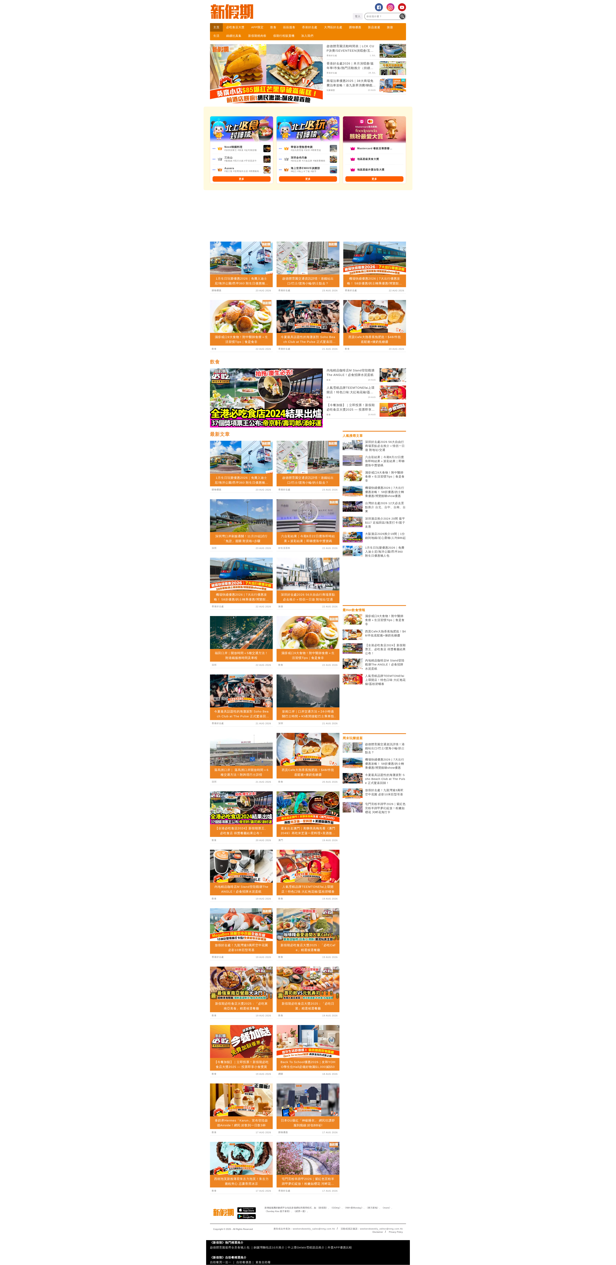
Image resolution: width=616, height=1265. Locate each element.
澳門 (280, 840)
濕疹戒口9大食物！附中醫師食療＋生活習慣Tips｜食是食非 (385, 476)
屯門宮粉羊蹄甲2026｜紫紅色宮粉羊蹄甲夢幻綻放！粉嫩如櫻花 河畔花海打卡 (385, 808)
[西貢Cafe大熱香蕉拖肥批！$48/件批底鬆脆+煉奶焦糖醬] (353, 635)
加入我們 (307, 35)
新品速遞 (374, 27)
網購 (280, 1074)
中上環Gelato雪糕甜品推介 (306, 1247)
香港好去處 (309, 27)
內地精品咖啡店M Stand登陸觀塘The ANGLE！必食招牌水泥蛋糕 (384, 664)
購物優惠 (355, 27)
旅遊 (390, 27)
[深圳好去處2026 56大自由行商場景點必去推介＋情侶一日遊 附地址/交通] (353, 445)
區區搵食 (289, 27)
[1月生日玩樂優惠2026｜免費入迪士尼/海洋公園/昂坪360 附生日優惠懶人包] (353, 551)
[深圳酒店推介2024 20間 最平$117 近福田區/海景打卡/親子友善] (353, 522)
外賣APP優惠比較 (340, 1247)
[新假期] (259, 12)
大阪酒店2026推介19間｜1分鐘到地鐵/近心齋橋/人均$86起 (385, 535)
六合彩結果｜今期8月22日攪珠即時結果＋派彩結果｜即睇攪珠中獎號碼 (385, 461)
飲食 (273, 27)
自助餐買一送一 (220, 1262)
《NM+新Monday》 (354, 1207)
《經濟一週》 (300, 1211)
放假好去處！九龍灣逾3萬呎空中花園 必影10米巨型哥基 (384, 792)
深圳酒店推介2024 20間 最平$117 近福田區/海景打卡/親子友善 (385, 522)
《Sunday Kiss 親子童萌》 (278, 1211)
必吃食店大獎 (235, 27)
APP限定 (257, 27)
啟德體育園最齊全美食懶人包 (230, 1247)
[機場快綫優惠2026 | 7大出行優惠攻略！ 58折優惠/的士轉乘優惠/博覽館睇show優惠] (353, 491)
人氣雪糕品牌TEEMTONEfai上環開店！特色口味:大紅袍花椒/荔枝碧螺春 (385, 680)
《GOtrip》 (336, 1207)
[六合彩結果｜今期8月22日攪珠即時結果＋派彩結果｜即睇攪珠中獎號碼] (353, 460)
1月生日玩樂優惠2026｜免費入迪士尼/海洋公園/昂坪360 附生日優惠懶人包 (384, 551)
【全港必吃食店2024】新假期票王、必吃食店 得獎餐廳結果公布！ (385, 649)
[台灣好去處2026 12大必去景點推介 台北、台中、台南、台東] (353, 506)
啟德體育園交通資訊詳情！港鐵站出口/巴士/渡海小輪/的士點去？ (385, 748)
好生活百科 (284, 548)
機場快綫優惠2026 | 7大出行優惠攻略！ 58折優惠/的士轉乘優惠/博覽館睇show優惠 (384, 491)
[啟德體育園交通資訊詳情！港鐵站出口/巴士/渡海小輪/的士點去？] (353, 747)
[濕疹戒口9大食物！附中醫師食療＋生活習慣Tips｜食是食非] (353, 476)
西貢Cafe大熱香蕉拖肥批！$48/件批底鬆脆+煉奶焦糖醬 (385, 633)
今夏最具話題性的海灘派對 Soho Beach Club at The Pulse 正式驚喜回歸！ (385, 779)
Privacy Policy (396, 1232)
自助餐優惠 (244, 1262)
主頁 (216, 27)
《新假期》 (322, 1207)
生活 (216, 35)
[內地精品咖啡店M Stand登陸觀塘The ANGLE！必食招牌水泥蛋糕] (353, 664)
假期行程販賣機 (284, 35)
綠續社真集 (233, 35)
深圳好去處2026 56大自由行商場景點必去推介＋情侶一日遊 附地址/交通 (385, 446)
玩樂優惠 (331, 90)
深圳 (214, 548)
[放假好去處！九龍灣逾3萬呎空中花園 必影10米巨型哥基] (353, 793)
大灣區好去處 (333, 27)
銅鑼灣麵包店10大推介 (269, 1247)
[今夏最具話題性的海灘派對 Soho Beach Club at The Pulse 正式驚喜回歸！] (353, 778)
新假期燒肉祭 (257, 35)
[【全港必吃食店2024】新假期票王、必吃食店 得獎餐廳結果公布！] (353, 648)
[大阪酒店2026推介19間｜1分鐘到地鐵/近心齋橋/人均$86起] (353, 537)
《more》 (386, 1207)
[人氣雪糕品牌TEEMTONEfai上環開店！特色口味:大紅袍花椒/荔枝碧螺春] (353, 679)
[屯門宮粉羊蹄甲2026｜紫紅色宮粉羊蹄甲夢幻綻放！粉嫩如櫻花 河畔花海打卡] (353, 807)
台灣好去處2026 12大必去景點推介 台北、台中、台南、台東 (385, 507)
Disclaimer (377, 1232)
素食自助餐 (263, 1262)
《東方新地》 (372, 1207)
